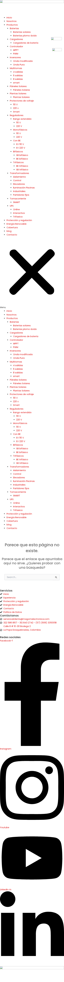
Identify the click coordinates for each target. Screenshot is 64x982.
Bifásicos (18, 151)
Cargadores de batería (25, 42)
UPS (12, 205)
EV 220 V (20, 147)
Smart (16, 111)
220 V (19, 126)
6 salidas (18, 75)
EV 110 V (20, 144)
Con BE (17, 140)
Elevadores (19, 184)
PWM (15, 53)
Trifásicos (18, 162)
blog (9, 231)
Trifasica (17, 216)
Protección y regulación (19, 220)
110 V (15, 104)
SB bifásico (22, 155)
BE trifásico (22, 166)
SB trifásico (22, 169)
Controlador (16, 46)
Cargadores (16, 39)
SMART (16, 202)
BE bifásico (22, 158)
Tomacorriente (18, 198)
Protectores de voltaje (22, 100)
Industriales (19, 191)
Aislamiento (19, 176)
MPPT (16, 50)
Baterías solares (22, 32)
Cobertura (12, 227)
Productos (12, 24)
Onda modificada (23, 61)
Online (16, 209)
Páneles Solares (18, 86)
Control (17, 180)
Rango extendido (22, 118)
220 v (16, 108)
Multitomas (16, 68)
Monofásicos (20, 129)
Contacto (12, 234)
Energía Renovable (16, 223)
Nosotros (12, 21)
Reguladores (16, 115)
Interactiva (19, 213)
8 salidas (18, 79)
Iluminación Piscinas (24, 187)
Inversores (15, 57)
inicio (9, 17)
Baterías (14, 28)
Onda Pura (19, 64)
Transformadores (19, 173)
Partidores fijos (21, 194)
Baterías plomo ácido (25, 35)
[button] (32, 274)
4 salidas (18, 71)
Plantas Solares (18, 93)
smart (16, 82)
